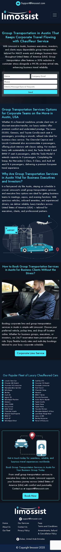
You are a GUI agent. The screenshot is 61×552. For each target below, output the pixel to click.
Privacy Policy (24, 530)
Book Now (30, 496)
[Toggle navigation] (54, 15)
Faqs (40, 523)
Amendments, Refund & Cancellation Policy (47, 532)
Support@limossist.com (33, 3)
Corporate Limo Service (30, 353)
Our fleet (6, 530)
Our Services (23, 523)
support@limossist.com (32, 518)
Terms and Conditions (47, 526)
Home (5, 523)
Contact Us (22, 526)
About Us (6, 526)
